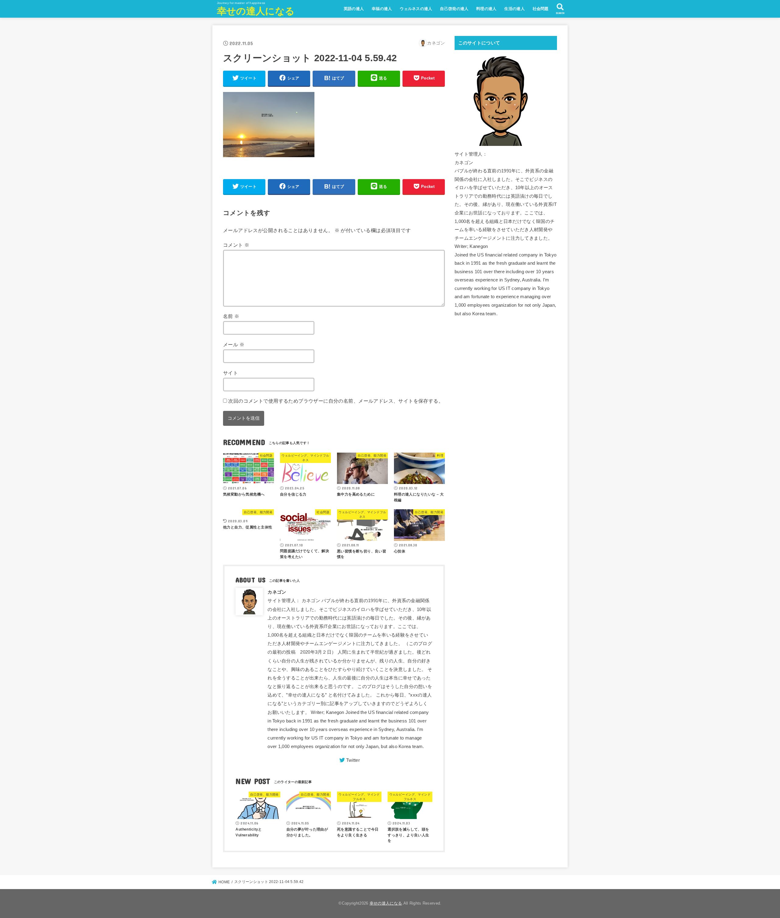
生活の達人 (514, 8)
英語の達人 (354, 8)
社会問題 (541, 8)
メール (233, 344)
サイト (230, 373)
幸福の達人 (382, 8)
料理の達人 (486, 8)
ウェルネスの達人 (416, 8)
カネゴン (277, 592)
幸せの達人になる (256, 11)
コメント (236, 245)
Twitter (353, 760)
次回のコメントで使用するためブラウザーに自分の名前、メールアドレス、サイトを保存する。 (335, 401)
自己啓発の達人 (454, 8)
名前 (231, 316)
